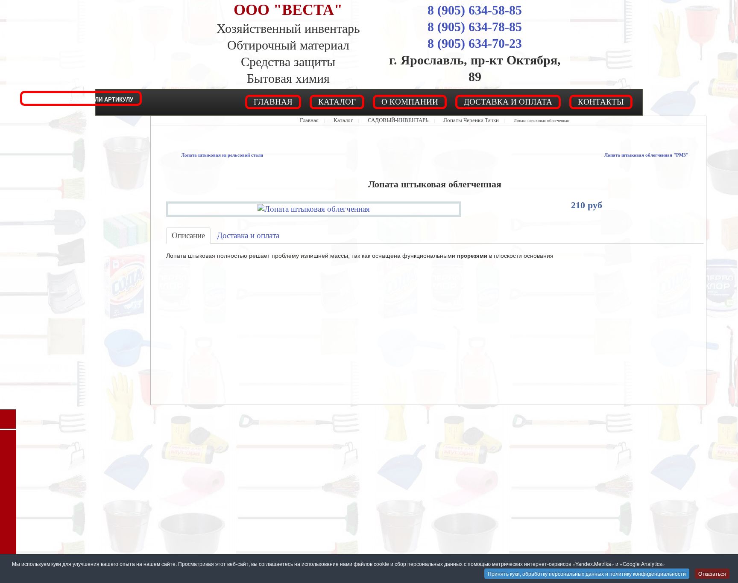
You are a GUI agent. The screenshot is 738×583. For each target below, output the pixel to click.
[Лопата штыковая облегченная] (313, 207)
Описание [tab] (184, 232)
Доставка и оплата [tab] (233, 232)
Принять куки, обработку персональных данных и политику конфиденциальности (587, 573)
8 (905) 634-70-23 (475, 43)
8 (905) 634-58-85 (475, 10)
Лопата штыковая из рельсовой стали (210, 155)
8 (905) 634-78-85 (475, 27)
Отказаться (712, 573)
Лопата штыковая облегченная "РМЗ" (657, 155)
